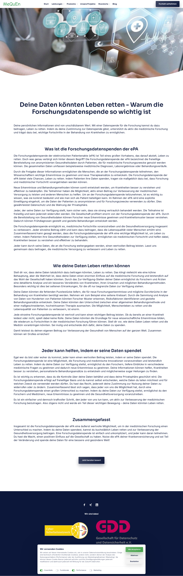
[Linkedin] (98, 505)
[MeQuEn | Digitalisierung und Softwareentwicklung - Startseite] (12, 4)
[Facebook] (85, 505)
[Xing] (91, 505)
